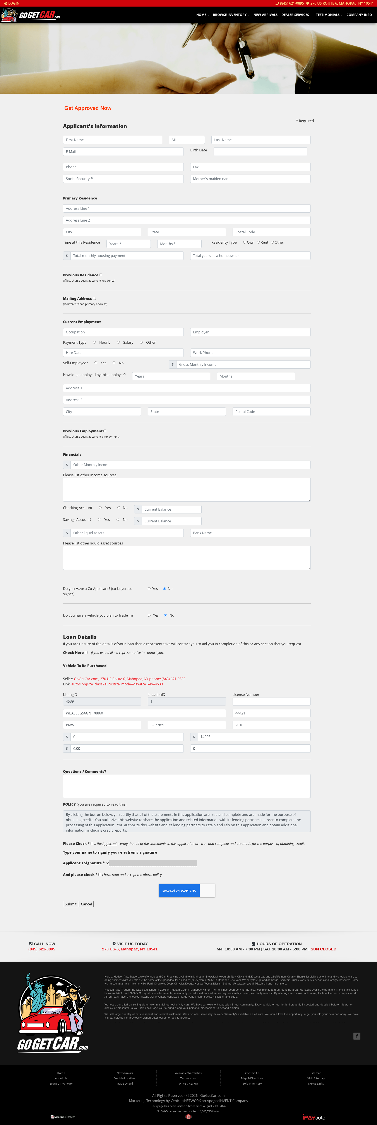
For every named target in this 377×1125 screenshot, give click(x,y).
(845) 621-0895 (291, 3)
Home (201, 14)
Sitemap (316, 1073)
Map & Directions (252, 1078)
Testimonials (328, 14)
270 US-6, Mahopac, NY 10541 (130, 949)
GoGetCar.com (212, 1095)
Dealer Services (295, 14)
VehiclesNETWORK (186, 1100)
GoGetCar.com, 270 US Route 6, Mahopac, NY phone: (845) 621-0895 (129, 678)
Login (13, 3)
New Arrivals (266, 14)
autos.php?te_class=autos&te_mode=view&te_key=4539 (117, 684)
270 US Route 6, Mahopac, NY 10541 (342, 3)
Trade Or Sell (125, 1083)
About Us (61, 1078)
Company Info (359, 14)
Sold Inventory (252, 1083)
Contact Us (252, 1073)
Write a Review (188, 1083)
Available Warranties (188, 1073)
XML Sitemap (316, 1078)
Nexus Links (316, 1083)
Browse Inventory (230, 14)
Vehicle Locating (124, 1078)
